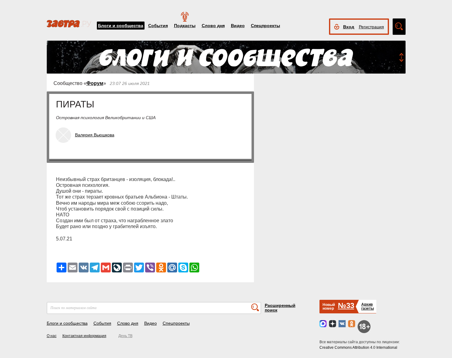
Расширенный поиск (280, 307)
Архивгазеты (367, 306)
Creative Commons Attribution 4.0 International (358, 347)
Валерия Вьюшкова (94, 134)
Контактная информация (84, 336)
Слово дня (213, 25)
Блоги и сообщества (120, 25)
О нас (52, 336)
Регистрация (371, 26)
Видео (238, 25)
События (158, 25)
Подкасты (185, 25)
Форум (94, 83)
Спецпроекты (265, 25)
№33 (346, 305)
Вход (348, 26)
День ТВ (125, 336)
